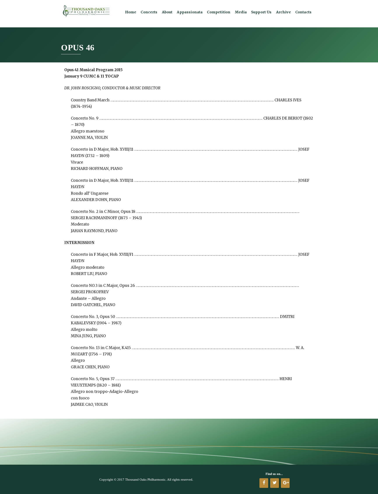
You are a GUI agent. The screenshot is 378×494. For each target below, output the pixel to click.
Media (241, 12)
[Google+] (285, 483)
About (167, 12)
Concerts (149, 12)
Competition (218, 12)
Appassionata (190, 12)
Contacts (303, 12)
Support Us (261, 12)
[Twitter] (274, 483)
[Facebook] (263, 483)
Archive (283, 12)
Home (130, 12)
